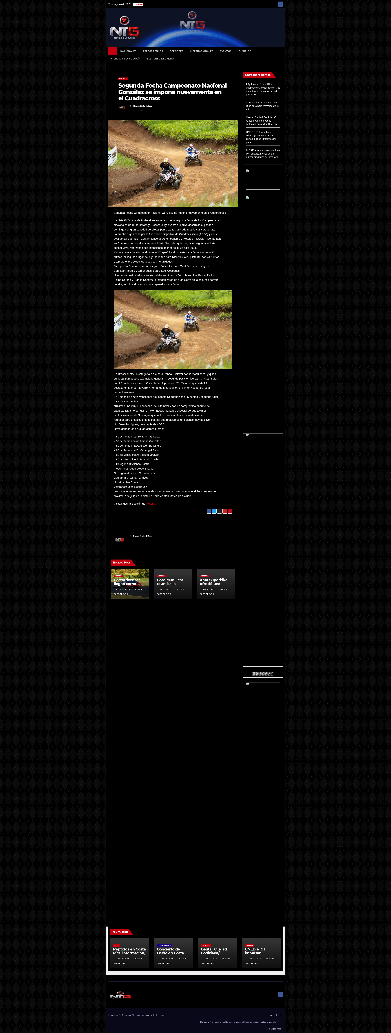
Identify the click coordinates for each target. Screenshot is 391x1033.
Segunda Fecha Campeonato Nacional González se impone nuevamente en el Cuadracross (172, 92)
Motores (123, 79)
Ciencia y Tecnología (125, 58)
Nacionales (128, 51)
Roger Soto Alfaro (143, 106)
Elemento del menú (160, 58)
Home (271, 1015)
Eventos (226, 51)
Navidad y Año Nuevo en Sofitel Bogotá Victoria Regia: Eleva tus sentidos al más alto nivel (240, 1022)
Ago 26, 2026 (123, 589)
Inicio (278, 1015)
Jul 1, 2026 (165, 589)
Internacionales (201, 51)
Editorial (206, 945)
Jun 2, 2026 (208, 589)
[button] (282, 55)
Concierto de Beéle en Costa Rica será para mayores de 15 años (263, 106)
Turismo (249, 945)
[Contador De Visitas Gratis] (263, 673)
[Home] (112, 51)
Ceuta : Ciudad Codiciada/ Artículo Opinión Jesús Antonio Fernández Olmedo (261, 120)
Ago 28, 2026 (122, 959)
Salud (116, 945)
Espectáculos (153, 51)
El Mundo (245, 51)
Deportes (176, 51)
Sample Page (275, 1029)
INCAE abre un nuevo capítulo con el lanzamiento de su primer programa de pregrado (263, 153)
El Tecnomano (159, 1015)
